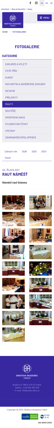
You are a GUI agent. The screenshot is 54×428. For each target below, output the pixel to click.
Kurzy (9, 77)
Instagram (36, 3)
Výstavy (10, 130)
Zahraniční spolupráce (20, 137)
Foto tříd (11, 70)
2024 (43, 151)
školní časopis (18, 9)
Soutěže (10, 110)
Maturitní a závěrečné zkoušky (25, 84)
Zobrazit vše (10, 151)
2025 (34, 151)
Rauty (9, 103)
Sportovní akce (15, 117)
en (47, 3)
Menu (46, 17)
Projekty (11, 97)
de (51, 3)
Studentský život (16, 123)
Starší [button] (8, 157)
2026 (24, 151)
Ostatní (10, 90)
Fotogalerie (19, 31)
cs (42, 3)
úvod (5, 31)
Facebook (30, 3)
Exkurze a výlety (16, 64)
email (30, 9)
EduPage (5, 9)
